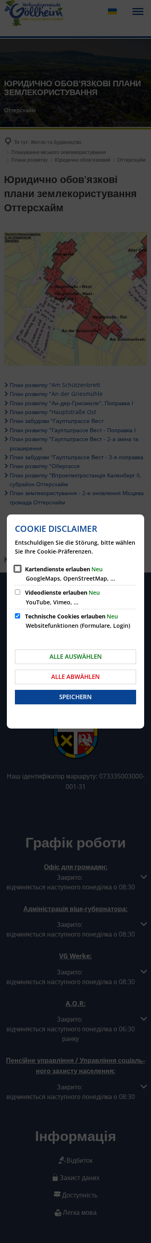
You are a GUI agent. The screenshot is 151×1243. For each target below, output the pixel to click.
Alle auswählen (76, 656)
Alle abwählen (75, 677)
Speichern (75, 697)
